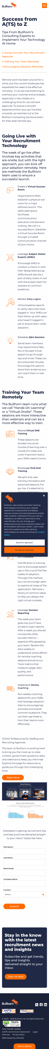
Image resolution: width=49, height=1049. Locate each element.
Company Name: (10, 879)
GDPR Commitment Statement (16, 1032)
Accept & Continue (24, 550)
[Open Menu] (44, 5)
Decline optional (24, 542)
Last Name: (8, 858)
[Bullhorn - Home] (10, 1002)
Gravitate (20, 1038)
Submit (14, 906)
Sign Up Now (16, 976)
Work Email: (8, 868)
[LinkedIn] (45, 1004)
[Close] (44, 496)
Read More (13, 777)
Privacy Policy (18, 1034)
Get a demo (24, 1046)
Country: (7, 890)
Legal (35, 1032)
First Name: (8, 847)
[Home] (9, 7)
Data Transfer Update (11, 1029)
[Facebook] (41, 1004)
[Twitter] (36, 1004)
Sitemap (6, 1034)
